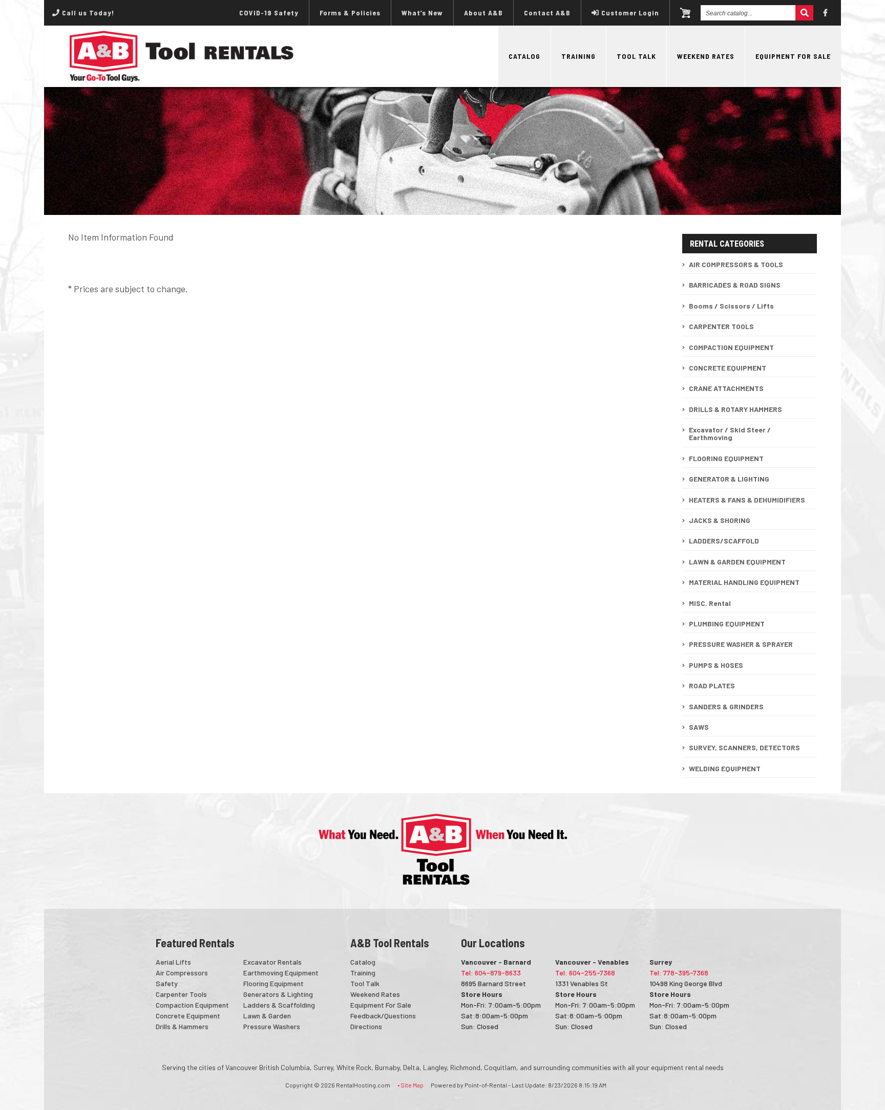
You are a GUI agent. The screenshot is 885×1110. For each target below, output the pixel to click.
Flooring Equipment (273, 983)
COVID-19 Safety (269, 12)
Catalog (524, 56)
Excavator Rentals (272, 961)
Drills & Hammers (182, 1026)
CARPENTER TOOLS (721, 326)
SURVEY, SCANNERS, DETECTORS (744, 747)
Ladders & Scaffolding (279, 1004)
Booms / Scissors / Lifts (731, 305)
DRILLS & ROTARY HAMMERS (735, 409)
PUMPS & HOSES (716, 665)
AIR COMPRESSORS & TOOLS (736, 264)
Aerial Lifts (173, 961)
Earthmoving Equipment (281, 972)
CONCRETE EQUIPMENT (727, 367)
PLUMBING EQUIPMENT (727, 623)
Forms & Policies (350, 12)
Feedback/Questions (383, 1015)
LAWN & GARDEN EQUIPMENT (737, 561)
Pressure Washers (271, 1026)
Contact (547, 12)
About (483, 12)
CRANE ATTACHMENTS (726, 388)
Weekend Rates (705, 56)
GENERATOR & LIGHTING (729, 478)
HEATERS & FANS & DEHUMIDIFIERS (747, 499)
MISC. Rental (710, 603)
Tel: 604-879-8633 (491, 972)
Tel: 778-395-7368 (678, 972)
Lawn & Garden (267, 1015)
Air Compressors (182, 972)
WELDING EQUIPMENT (725, 768)
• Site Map (410, 1085)
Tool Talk (636, 56)
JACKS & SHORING (719, 520)
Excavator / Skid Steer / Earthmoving (730, 433)
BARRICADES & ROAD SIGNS (735, 284)
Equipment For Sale (793, 56)
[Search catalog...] (804, 12)
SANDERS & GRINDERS (726, 706)
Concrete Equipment (188, 1015)
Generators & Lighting (278, 994)
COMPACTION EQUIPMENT (731, 347)
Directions (366, 1026)
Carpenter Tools (181, 994)
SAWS (699, 727)
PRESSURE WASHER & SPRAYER (741, 644)
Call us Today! (87, 12)
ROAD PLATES (712, 685)
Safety (167, 983)
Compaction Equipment (192, 1004)
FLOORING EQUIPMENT (726, 458)
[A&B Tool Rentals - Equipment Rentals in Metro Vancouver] (182, 79)
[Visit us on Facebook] (826, 13)
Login (630, 12)
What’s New (422, 12)
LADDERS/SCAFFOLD (724, 540)
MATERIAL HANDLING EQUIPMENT (744, 582)
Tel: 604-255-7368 (585, 972)
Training (578, 56)
